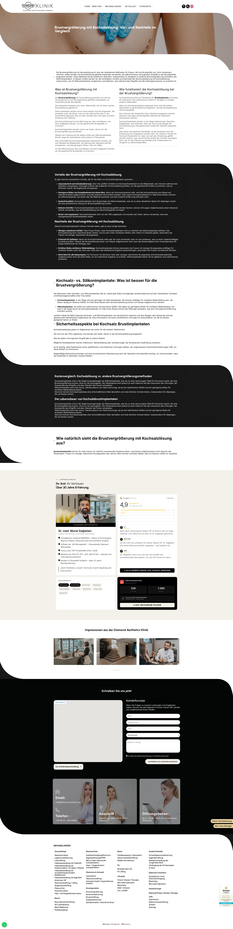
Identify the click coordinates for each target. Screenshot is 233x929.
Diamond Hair (92, 851)
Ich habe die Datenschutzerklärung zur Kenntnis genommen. (148, 756)
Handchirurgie (155, 889)
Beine (119, 851)
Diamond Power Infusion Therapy (163, 893)
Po (118, 865)
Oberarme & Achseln (95, 872)
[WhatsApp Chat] (4, 924)
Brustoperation (92, 888)
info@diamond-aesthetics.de (68, 802)
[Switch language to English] (192, 6)
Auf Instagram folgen (148, 605)
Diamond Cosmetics (157, 873)
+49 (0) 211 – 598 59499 (66, 820)
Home (87, 6)
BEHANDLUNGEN (113, 6)
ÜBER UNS (96, 6)
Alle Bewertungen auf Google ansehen (148, 570)
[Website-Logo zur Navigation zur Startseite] (38, 6)
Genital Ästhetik (156, 851)
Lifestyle (121, 876)
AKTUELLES (130, 6)
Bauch (57, 898)
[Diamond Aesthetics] (74, 664)
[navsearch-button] (183, 6)
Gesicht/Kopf (60, 851)
